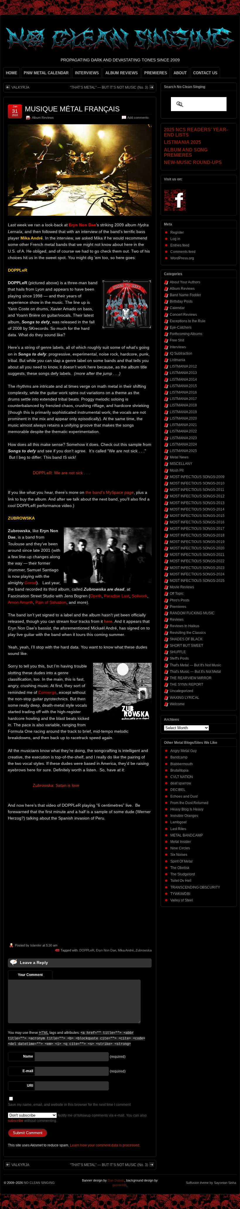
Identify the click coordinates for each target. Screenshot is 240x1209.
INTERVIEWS (87, 73)
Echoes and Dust (184, 796)
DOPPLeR (86, 950)
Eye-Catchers (180, 327)
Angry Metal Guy (183, 751)
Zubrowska (144, 950)
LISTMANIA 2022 (183, 431)
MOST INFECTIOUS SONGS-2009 (197, 477)
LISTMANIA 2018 (183, 405)
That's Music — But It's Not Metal (195, 672)
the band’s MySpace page (109, 492)
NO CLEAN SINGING (39, 1182)
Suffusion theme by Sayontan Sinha (211, 1182)
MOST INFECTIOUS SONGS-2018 (197, 535)
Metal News (179, 457)
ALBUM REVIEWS (121, 73)
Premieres (178, 607)
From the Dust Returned (189, 803)
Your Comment (30, 975)
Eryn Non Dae (106, 950)
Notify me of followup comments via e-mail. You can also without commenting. (77, 1118)
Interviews (178, 347)
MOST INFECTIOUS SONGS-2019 (197, 542)
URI (30, 1086)
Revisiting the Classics (188, 633)
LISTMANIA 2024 (183, 444)
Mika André (126, 950)
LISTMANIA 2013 (183, 373)
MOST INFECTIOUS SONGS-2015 (197, 516)
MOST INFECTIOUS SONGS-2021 (197, 555)
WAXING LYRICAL (184, 698)
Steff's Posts (179, 658)
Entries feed (179, 245)
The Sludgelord (182, 874)
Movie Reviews (182, 587)
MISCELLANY (181, 464)
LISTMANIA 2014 (183, 379)
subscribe (15, 1121)
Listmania (177, 360)
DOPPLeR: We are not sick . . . (61, 472)
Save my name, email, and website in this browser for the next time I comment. (69, 1105)
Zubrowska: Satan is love (56, 785)
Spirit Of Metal (181, 861)
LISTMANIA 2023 (183, 438)
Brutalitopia (179, 770)
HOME (11, 73)
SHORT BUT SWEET (186, 646)
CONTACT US (205, 73)
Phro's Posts (179, 600)
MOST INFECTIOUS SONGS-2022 (197, 561)
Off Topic (177, 593)
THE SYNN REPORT (186, 684)
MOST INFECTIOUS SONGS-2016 (197, 522)
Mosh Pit (177, 470)
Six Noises (178, 855)
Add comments (138, 117)
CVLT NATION (181, 777)
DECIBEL (178, 790)
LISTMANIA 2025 (183, 451)
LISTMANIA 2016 (183, 392)
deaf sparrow (180, 783)
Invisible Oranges (184, 816)
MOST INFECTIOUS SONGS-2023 (197, 568)
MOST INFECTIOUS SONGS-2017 (197, 529)
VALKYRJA (20, 87)
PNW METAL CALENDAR (46, 73)
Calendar (177, 308)
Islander (36, 945)
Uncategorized (181, 691)
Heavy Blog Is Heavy (186, 809)
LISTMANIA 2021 (183, 425)
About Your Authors (185, 282)
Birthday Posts (181, 301)
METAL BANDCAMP (186, 835)
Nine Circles (180, 848)
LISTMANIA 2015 (183, 386)
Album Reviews (43, 117)
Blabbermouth (181, 764)
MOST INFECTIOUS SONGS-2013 (197, 503)
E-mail (28, 1071)
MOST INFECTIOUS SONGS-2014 (197, 509)
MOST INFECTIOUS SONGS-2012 (197, 496)
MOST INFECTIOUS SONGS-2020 (197, 548)
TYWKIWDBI (180, 894)
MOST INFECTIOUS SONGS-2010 (197, 483)
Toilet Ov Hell (180, 881)
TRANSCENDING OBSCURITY (195, 887)
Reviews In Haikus (184, 626)
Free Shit (177, 340)
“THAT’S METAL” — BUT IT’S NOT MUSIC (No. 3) (109, 87)
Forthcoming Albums (186, 334)
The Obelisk (179, 868)
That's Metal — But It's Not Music (195, 665)
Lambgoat (178, 822)
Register (177, 232)
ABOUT (180, 73)
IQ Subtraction (181, 353)
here (108, 621)
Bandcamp (179, 757)
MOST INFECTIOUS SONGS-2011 (197, 490)
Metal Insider (180, 842)
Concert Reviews (183, 315)
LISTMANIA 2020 (183, 418)
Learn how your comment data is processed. (105, 1145)
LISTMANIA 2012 (183, 366)
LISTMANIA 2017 (183, 399)
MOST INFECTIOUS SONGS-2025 (197, 581)
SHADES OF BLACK (186, 639)
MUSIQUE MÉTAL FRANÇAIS (72, 109)
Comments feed (183, 252)
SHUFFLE (178, 652)
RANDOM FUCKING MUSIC (192, 613)
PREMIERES (155, 73)
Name (28, 1056)
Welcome (177, 704)
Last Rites (178, 829)
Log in (175, 239)
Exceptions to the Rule (187, 321)
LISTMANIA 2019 (183, 412)
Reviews (177, 620)
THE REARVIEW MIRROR (191, 678)
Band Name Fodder (185, 295)
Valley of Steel (181, 900)
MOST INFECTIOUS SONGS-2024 (197, 574)
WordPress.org (182, 258)
